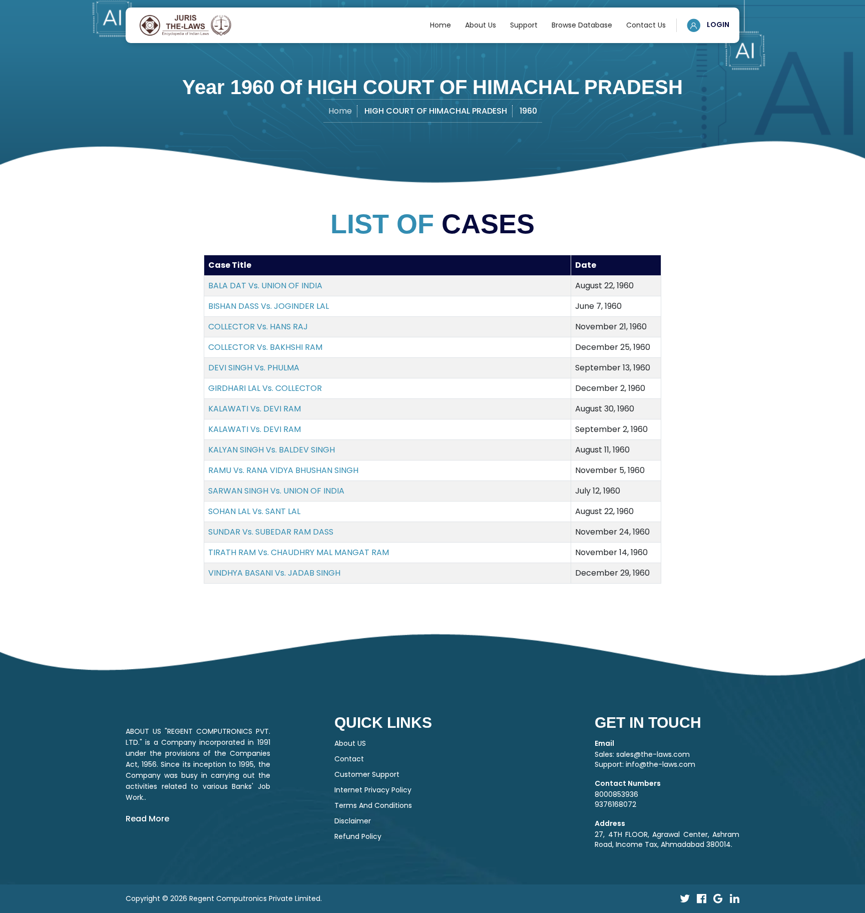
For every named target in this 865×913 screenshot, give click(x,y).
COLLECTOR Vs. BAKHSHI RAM (265, 347)
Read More (147, 818)
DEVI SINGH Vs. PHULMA (253, 367)
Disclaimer (352, 821)
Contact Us (646, 25)
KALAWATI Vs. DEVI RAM (254, 408)
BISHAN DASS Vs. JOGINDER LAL (268, 306)
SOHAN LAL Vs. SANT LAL (254, 511)
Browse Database (582, 25)
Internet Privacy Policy (372, 790)
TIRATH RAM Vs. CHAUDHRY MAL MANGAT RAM (298, 552)
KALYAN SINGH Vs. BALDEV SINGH (271, 449)
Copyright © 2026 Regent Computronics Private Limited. (224, 898)
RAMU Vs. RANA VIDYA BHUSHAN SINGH (283, 470)
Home (440, 25)
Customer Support (366, 774)
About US (350, 743)
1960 (528, 111)
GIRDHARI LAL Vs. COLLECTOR (265, 388)
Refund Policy (357, 836)
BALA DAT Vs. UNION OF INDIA (265, 285)
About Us (480, 25)
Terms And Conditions (373, 805)
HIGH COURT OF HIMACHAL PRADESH (435, 111)
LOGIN (717, 25)
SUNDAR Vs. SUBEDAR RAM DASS (270, 532)
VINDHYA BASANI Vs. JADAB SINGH (274, 573)
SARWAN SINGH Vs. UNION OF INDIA (276, 491)
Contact (349, 759)
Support (524, 25)
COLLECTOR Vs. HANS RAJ (258, 326)
